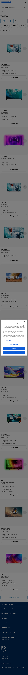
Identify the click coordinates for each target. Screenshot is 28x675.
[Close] (25, 321)
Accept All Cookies (14, 352)
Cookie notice (8, 340)
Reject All (14, 348)
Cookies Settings (14, 344)
